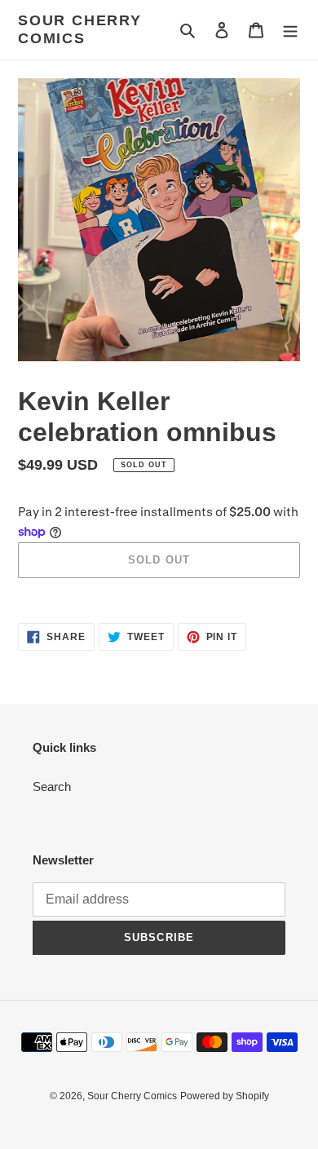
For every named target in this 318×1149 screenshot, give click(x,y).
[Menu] (290, 29)
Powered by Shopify (224, 1096)
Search (52, 786)
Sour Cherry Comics (80, 29)
